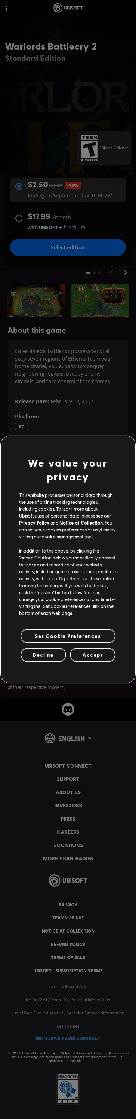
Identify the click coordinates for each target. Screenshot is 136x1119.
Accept (93, 655)
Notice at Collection (81, 522)
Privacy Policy (34, 522)
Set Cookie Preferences (68, 636)
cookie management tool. (68, 536)
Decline (43, 655)
